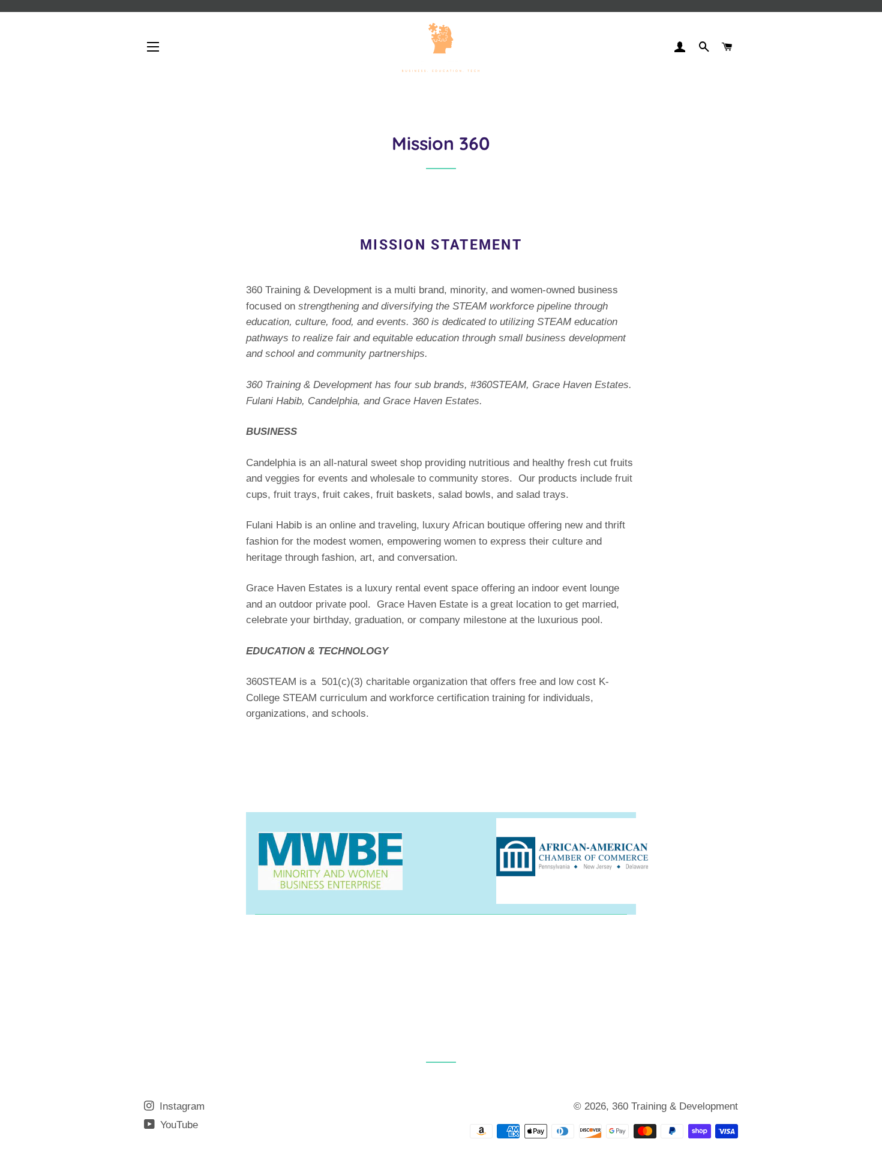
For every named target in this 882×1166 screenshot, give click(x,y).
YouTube (177, 1125)
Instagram (181, 1106)
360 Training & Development (675, 1106)
